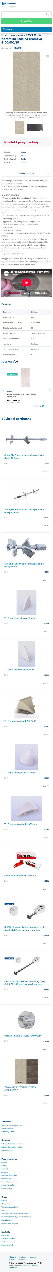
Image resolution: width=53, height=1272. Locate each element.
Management (5, 1204)
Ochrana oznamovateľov (9, 1223)
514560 (46, 1095)
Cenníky (4, 1162)
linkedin (12, 1259)
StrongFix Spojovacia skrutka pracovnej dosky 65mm (24, 565)
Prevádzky (5, 1235)
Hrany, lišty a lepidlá (8, 1132)
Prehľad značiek (6, 1220)
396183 (46, 935)
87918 (46, 675)
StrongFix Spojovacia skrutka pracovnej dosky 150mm (24, 511)
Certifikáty (4, 1169)
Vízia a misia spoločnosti (9, 1207)
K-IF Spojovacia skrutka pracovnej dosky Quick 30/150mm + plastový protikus (25, 983)
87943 (46, 829)
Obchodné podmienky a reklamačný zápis (16, 1217)
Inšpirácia (22, 1257)
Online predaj (6, 1179)
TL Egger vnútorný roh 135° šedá (20, 824)
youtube (21, 1259)
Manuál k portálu (7, 1150)
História (4, 1201)
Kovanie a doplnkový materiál (11, 1125)
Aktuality (12, 1257)
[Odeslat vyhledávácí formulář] (47, 14)
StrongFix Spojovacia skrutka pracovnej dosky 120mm (24, 456)
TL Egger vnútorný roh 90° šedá (20, 721)
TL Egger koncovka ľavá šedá (19, 669)
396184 (46, 989)
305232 (46, 881)
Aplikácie (4, 1172)
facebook (33, 1257)
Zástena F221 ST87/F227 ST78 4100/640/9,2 (20, 1088)
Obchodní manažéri (8, 1242)
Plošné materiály (7, 1128)
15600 (46, 572)
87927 (46, 726)
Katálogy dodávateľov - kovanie (12, 1144)
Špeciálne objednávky (9, 1175)
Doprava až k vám (7, 1185)
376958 (46, 1041)
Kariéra (3, 1210)
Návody (4, 1166)
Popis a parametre (26, 173)
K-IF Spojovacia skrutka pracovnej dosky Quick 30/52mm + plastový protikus (25, 928)
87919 (46, 623)
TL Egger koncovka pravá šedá (19, 618)
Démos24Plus (26, 21)
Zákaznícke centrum (8, 1239)
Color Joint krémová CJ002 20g (20, 875)
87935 (46, 778)
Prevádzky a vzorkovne (9, 1182)
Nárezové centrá (7, 1245)
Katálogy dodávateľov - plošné (11, 1147)
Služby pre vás (6, 1188)
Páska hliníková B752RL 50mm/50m (22, 1035)
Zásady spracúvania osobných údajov (14, 1214)
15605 (46, 518)
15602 (46, 463)
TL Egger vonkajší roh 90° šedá (20, 772)
